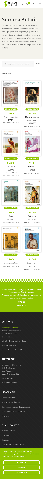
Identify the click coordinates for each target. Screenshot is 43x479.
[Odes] (11, 193)
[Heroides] (32, 143)
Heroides (32, 166)
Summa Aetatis (10, 109)
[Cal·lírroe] (11, 143)
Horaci (10, 219)
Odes (10, 216)
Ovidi (32, 170)
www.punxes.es (8, 378)
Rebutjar (21, 467)
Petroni (32, 219)
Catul (32, 266)
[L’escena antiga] (11, 239)
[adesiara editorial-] (10, 4)
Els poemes (32, 263)
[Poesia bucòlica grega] (11, 94)
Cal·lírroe (11, 166)
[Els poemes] (32, 239)
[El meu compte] (34, 4)
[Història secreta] (32, 94)
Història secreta (32, 117)
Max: (7, 74)
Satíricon (32, 216)
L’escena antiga (11, 263)
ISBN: (4, 123)
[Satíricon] (32, 193)
